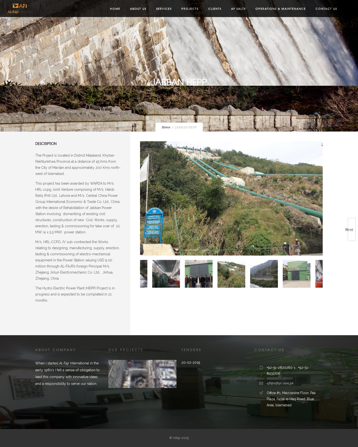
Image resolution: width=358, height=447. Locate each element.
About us (138, 8)
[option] (231, 199)
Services (164, 8)
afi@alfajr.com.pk (280, 383)
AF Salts (238, 8)
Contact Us (326, 8)
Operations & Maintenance (280, 8)
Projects (189, 8)
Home (115, 8)
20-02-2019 (190, 362)
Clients (214, 8)
